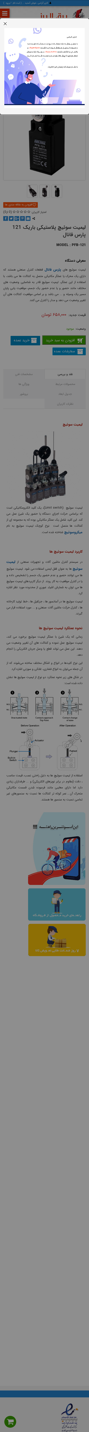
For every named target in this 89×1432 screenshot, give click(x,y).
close (5, 23)
